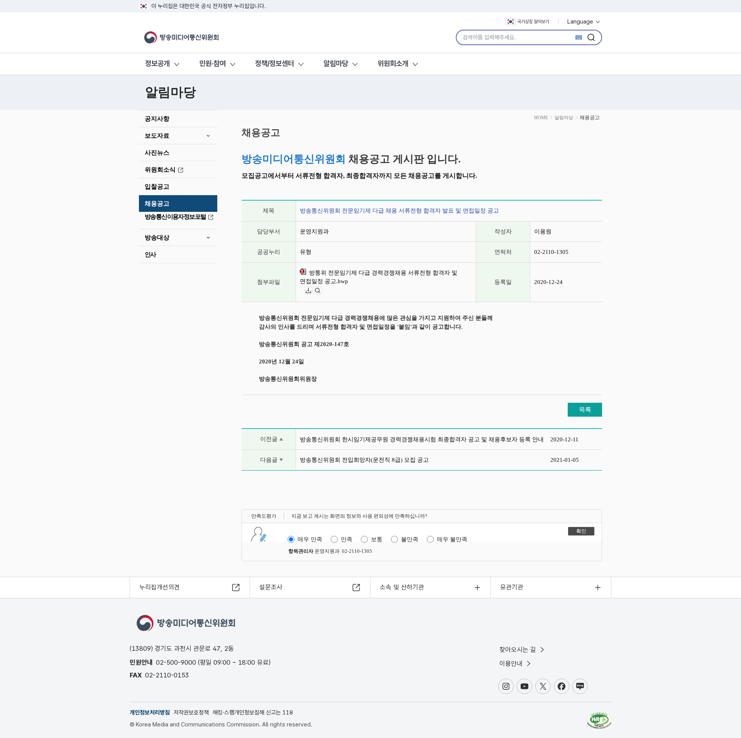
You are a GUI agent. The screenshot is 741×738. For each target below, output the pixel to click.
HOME (541, 117)
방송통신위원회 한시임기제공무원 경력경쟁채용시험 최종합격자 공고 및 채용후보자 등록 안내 (422, 439)
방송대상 (157, 237)
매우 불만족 (452, 539)
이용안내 (511, 663)
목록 (585, 409)
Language (581, 21)
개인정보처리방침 (150, 712)
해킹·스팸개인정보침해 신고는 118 (253, 712)
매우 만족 (310, 539)
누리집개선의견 (159, 587)
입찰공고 (157, 186)
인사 (150, 254)
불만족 (409, 539)
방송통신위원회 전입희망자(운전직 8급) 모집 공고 (364, 460)
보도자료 (157, 135)
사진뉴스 (157, 152)
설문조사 (271, 587)
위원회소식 (160, 169)
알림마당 (335, 63)
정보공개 (157, 63)
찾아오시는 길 (518, 650)
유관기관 (511, 587)
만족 (346, 539)
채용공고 (157, 203)
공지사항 (157, 118)
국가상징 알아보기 (533, 21)
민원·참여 (212, 63)
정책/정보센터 (274, 63)
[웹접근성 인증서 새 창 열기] (599, 717)
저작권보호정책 (191, 712)
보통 (376, 539)
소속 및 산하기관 (402, 587)
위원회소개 (392, 63)
